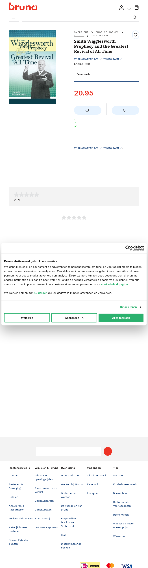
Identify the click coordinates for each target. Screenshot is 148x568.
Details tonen (128, 307)
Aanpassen (72, 317)
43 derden (40, 292)
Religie (79, 35)
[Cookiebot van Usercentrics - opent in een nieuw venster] (128, 248)
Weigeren (27, 317)
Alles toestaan (121, 317)
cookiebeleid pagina (114, 284)
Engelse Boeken (107, 32)
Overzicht (81, 32)
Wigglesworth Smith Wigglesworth (98, 58)
